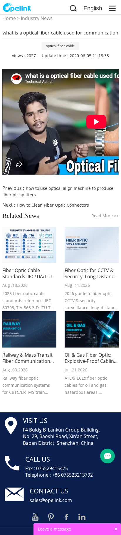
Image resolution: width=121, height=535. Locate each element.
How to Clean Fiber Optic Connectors (53, 205)
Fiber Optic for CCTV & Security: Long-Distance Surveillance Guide (91, 273)
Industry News (37, 18)
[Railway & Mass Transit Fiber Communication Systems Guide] (29, 329)
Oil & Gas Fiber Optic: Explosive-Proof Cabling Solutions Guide (91, 358)
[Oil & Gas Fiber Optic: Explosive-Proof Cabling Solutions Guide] (92, 329)
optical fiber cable (60, 45)
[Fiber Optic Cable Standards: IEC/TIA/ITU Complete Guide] (29, 245)
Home (9, 18)
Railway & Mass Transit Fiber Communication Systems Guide (27, 358)
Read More (105, 215)
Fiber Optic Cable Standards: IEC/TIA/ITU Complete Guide (27, 273)
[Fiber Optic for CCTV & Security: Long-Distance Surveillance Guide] (92, 245)
